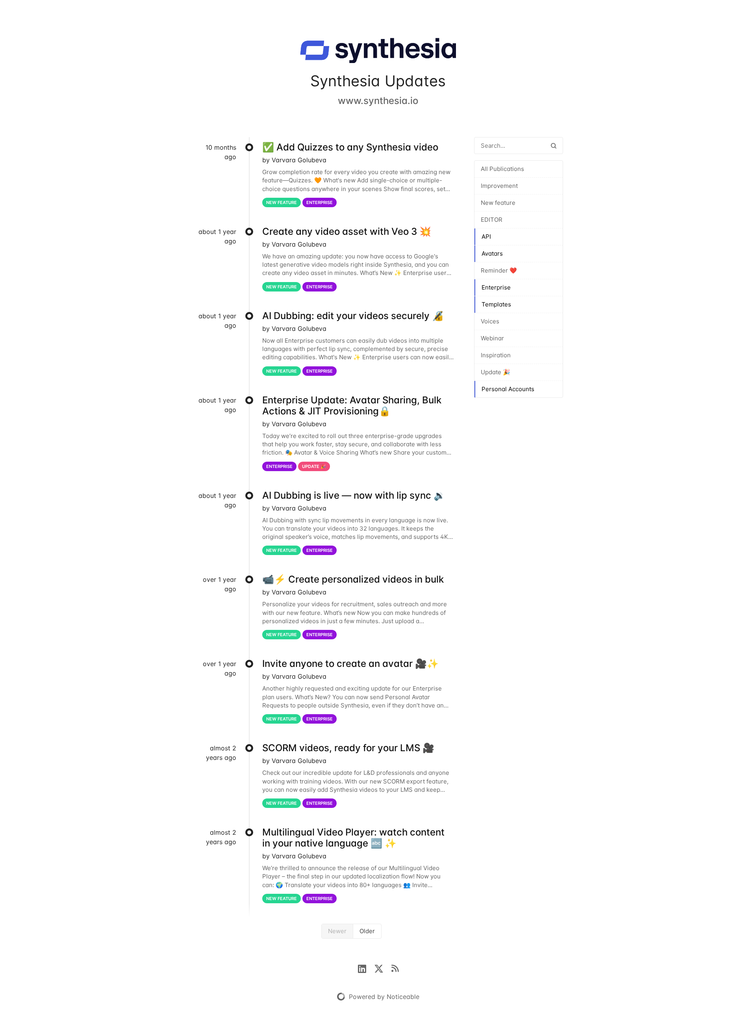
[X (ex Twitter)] (382, 968)
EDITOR (491, 219)
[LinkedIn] (366, 968)
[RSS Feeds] (394, 968)
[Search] (554, 145)
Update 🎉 (495, 372)
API (486, 236)
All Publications (502, 169)
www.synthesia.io (378, 100)
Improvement (499, 185)
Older (367, 931)
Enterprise (496, 287)
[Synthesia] (378, 52)
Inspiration (496, 355)
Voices (490, 321)
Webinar (492, 338)
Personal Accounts (508, 389)
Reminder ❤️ (499, 270)
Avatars (492, 253)
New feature (498, 202)
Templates (496, 304)
